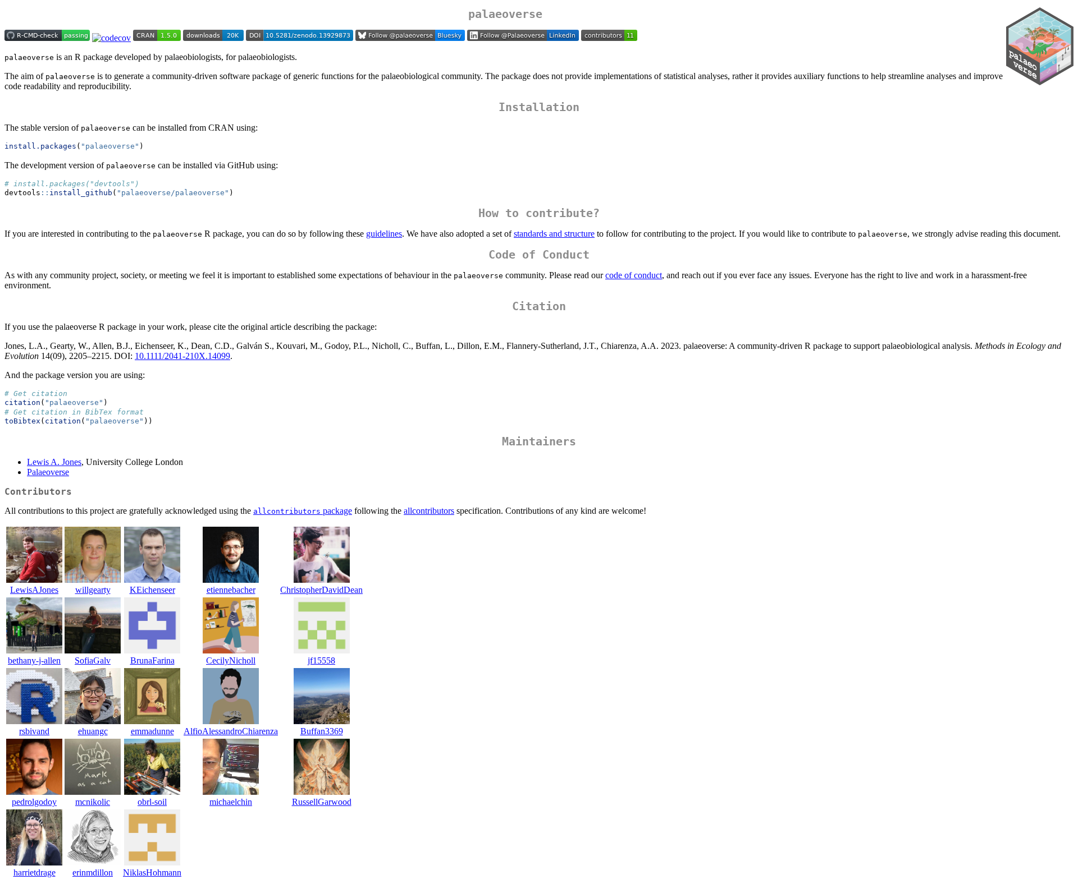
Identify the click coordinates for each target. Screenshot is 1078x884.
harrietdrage (34, 872)
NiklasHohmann (152, 872)
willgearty (93, 590)
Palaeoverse (48, 472)
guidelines (384, 233)
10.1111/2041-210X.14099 (182, 356)
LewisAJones (34, 590)
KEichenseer (152, 590)
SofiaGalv (93, 660)
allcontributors (429, 510)
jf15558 (321, 660)
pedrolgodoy (34, 802)
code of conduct (633, 275)
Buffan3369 (321, 731)
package (302, 510)
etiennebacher (231, 590)
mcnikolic (92, 802)
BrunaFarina (152, 660)
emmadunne (152, 731)
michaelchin (230, 802)
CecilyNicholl (230, 660)
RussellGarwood (321, 802)
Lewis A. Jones (54, 462)
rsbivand (34, 731)
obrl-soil (152, 802)
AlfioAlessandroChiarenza (231, 731)
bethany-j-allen (34, 660)
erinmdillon (92, 872)
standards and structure (554, 233)
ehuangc (93, 731)
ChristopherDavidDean (321, 590)
